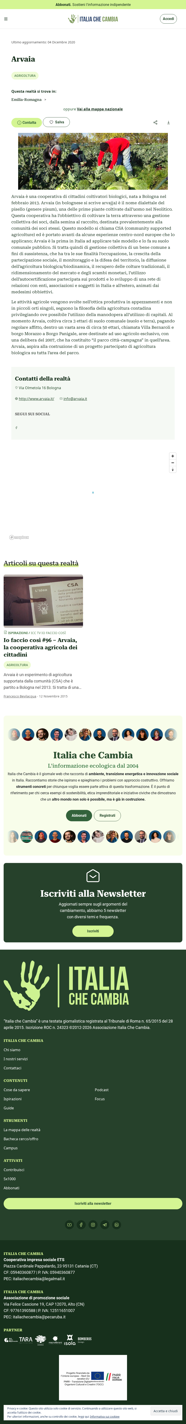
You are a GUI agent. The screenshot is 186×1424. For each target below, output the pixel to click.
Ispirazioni (13, 1098)
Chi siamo (12, 1049)
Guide (9, 1107)
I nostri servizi (16, 1058)
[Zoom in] (172, 456)
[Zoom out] (172, 462)
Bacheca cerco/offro (21, 1138)
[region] (93, 496)
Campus (11, 1147)
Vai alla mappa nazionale (100, 109)
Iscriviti (93, 931)
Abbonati (79, 815)
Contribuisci (14, 1169)
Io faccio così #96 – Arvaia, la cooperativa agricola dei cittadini (40, 647)
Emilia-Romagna (26, 99)
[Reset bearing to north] (172, 469)
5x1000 (10, 1178)
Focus (100, 1098)
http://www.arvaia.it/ (36, 398)
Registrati (107, 815)
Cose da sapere (17, 1089)
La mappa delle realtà (22, 1129)
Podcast (102, 1089)
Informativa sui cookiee (105, 1417)
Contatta (29, 122)
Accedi (168, 19)
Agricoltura (17, 665)
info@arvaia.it (75, 398)
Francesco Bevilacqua (20, 696)
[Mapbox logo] (19, 537)
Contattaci (12, 1068)
